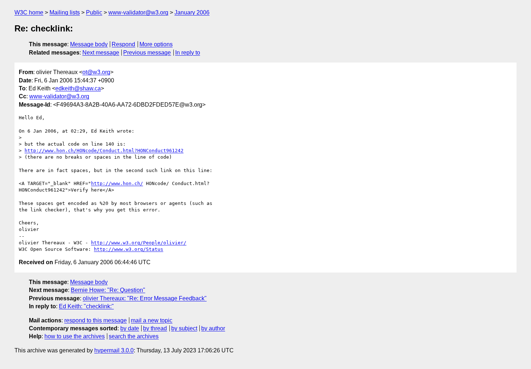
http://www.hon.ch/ (117, 183)
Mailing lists (64, 12)
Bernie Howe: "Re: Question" (108, 290)
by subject (184, 328)
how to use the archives (74, 336)
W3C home (28, 12)
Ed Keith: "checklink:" (86, 306)
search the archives (134, 336)
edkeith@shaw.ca (78, 88)
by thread (155, 328)
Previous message (147, 53)
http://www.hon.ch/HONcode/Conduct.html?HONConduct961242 (104, 150)
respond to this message (95, 320)
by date (129, 328)
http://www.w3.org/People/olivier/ (138, 242)
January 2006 (192, 12)
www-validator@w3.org (138, 12)
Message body (89, 44)
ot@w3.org (96, 72)
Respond (123, 44)
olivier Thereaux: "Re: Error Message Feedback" (145, 298)
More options (156, 44)
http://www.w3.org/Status (128, 249)
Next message (100, 53)
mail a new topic (151, 320)
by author (213, 328)
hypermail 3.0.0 (114, 350)
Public (94, 12)
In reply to (187, 53)
